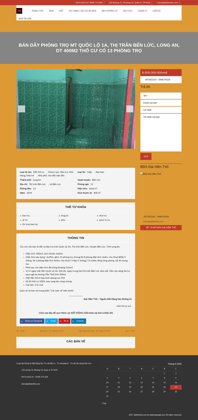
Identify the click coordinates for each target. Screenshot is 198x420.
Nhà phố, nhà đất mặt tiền (51, 175)
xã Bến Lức (55, 184)
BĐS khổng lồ (110, 11)
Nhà (51, 11)
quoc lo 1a (104, 220)
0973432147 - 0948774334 (157, 80)
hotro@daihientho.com (167, 2)
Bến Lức (96, 180)
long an (64, 215)
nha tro (103, 215)
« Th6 (104, 404)
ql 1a (24, 220)
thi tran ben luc (30, 224)
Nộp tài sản (25, 19)
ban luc (26, 215)
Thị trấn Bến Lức (37, 184)
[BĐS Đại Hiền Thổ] (161, 192)
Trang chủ (37, 11)
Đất (61, 11)
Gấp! (89, 172)
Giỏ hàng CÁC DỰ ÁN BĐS (82, 11)
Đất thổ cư (39, 172)
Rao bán (100, 172)
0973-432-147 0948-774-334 (88, 2)
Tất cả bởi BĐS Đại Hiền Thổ (161, 228)
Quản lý (142, 11)
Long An (37, 180)
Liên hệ (157, 11)
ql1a (63, 220)
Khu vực (128, 11)
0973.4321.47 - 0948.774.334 (34, 377)
